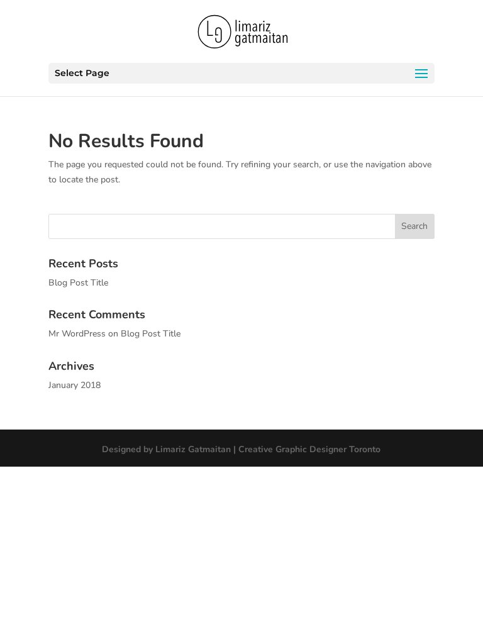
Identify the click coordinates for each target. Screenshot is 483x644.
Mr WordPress (77, 334)
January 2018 (74, 385)
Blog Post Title (78, 283)
